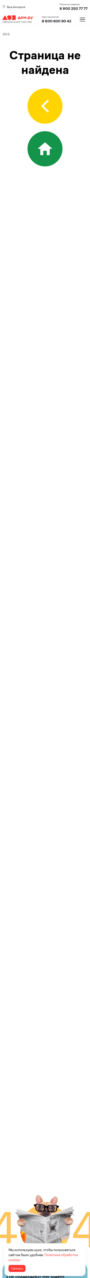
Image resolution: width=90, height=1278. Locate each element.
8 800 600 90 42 (56, 21)
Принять (17, 1268)
